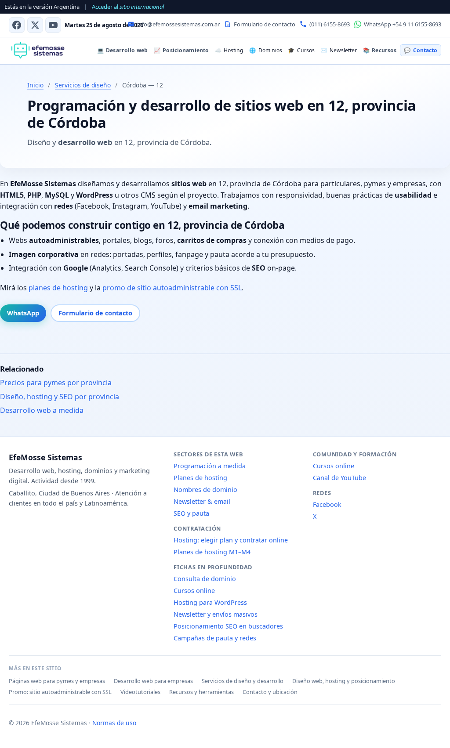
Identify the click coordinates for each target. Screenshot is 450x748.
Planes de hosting (200, 477)
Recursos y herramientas (201, 692)
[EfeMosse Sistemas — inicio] (37, 50)
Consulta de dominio (205, 579)
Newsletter (338, 50)
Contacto (420, 50)
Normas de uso (114, 723)
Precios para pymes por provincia (56, 382)
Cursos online (194, 590)
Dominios (265, 50)
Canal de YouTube (339, 477)
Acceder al (128, 7)
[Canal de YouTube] (53, 25)
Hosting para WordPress (210, 602)
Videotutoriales (140, 692)
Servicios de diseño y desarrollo (242, 681)
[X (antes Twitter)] (35, 25)
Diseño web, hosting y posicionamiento (343, 681)
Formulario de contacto (95, 313)
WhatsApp (23, 313)
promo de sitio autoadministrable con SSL (172, 288)
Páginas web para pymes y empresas (57, 681)
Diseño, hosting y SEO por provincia (59, 396)
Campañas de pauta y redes (215, 638)
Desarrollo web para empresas (153, 681)
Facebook (327, 504)
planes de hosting (58, 288)
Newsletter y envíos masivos (216, 614)
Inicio (35, 85)
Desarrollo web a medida (41, 410)
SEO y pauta (191, 513)
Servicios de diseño (83, 85)
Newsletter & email (202, 501)
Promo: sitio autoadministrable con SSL (60, 692)
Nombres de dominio (205, 489)
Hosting (229, 50)
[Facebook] (17, 25)
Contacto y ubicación (270, 692)
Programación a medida (210, 466)
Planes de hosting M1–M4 (212, 552)
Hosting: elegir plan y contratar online (231, 540)
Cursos (301, 50)
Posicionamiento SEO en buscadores (228, 626)
